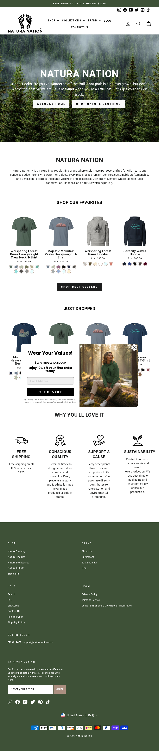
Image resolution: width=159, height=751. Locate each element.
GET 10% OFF (50, 392)
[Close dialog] (134, 347)
